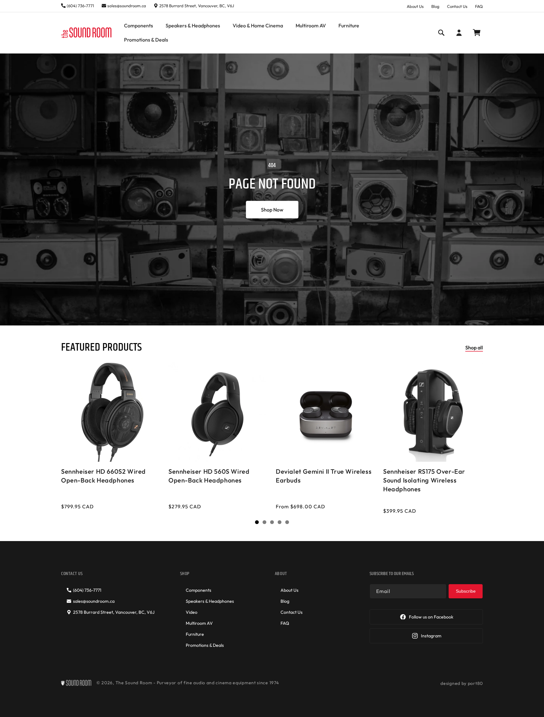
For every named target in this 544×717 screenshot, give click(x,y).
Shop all (474, 347)
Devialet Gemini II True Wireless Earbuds (323, 475)
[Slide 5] (287, 522)
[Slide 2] (264, 522)
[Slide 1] (257, 522)
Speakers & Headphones (210, 601)
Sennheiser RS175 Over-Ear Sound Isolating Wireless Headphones (424, 480)
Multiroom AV (199, 623)
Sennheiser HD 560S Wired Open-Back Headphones (208, 475)
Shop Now (272, 209)
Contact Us (457, 6)
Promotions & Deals (205, 645)
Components (198, 590)
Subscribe (466, 591)
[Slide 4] (279, 522)
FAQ (479, 6)
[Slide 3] (272, 522)
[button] (138, 26)
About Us (415, 6)
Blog (435, 6)
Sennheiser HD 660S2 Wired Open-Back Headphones (103, 475)
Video (191, 612)
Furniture (195, 634)
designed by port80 (461, 683)
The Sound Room (134, 683)
